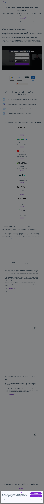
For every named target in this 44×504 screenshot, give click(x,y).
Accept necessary (36, 496)
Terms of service (12, 501)
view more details (14, 499)
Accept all (36, 493)
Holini (36, 501)
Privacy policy (5, 501)
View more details (36, 498)
